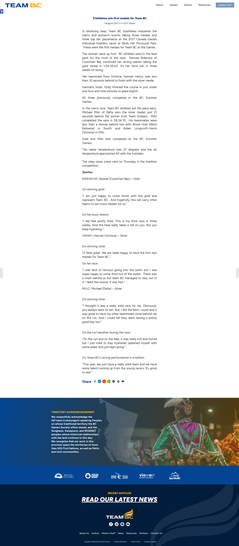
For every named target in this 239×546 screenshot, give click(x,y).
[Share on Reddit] (104, 381)
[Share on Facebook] (95, 381)
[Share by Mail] (109, 381)
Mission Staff (108, 533)
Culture (95, 533)
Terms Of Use (135, 542)
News (121, 533)
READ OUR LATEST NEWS (119, 499)
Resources (131, 533)
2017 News (129, 23)
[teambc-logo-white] (23, 5)
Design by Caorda (150, 542)
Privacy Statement (120, 542)
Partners (143, 533)
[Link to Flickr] (113, 381)
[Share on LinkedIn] (99, 381)
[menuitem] (159, 5)
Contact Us (156, 533)
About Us (84, 533)
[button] (1, 11)
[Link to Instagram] (118, 381)
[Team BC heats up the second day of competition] (1, 273)
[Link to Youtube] (123, 381)
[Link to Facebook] (111, 524)
